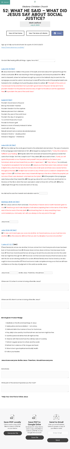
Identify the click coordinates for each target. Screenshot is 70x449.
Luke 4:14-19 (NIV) (8, 69)
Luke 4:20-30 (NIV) (8, 145)
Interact (6, 2)
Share (59, 33)
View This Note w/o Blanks (38, 33)
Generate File (13, 433)
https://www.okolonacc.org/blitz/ (12, 47)
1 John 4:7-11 (6, 244)
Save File (34, 437)
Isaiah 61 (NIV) (6, 100)
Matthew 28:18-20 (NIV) (10, 202)
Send (58, 440)
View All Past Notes (15, 33)
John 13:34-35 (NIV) (8, 230)
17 (12, 244)
